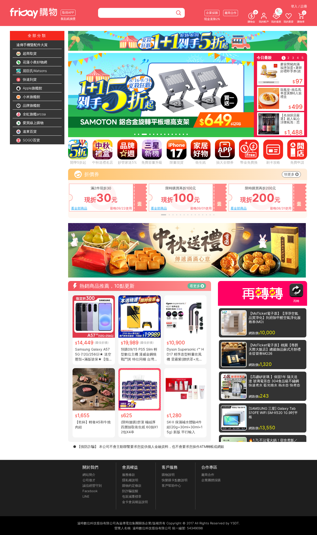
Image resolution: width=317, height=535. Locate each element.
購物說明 (168, 475)
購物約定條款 (131, 485)
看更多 (195, 286)
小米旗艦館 (31, 97)
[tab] (134, 134)
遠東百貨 (29, 131)
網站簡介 (88, 475)
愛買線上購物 (33, 123)
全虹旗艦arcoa (34, 114)
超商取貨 (29, 53)
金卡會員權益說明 (135, 502)
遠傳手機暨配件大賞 (32, 45)
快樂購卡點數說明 (174, 480)
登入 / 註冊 (299, 6)
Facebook (90, 491)
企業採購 (212, 13)
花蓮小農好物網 (34, 62)
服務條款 (128, 475)
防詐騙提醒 (130, 491)
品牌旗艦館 (31, 105)
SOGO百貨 (31, 140)
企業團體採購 (211, 480)
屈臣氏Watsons (34, 71)
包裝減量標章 (131, 496)
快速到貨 (29, 79)
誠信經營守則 (92, 485)
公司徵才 (88, 480)
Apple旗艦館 (32, 88)
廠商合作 (207, 475)
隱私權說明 (130, 480)
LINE (85, 496)
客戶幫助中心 (171, 485)
